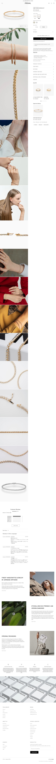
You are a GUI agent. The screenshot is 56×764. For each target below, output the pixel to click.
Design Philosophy (5, 728)
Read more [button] (13, 543)
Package (4, 730)
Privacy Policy (46, 761)
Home (34, 122)
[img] (12, 536)
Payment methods (37, 71)
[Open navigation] (2, 3)
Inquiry (35, 79)
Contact (31, 738)
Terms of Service (41, 761)
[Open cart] (53, 3)
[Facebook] (49, 759)
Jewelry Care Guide (33, 728)
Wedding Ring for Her (33, 712)
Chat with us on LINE (39, 59)
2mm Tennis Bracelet (37, 117)
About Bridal (32, 709)
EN (48, 3)
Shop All (4, 709)
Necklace (4, 715)
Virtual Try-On (32, 726)
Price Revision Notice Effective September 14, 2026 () (42, 45)
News (3, 744)
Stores (31, 723)
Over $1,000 (46, 124)
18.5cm (43, 27)
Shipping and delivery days (40, 74)
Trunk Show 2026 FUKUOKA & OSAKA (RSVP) (28, 0)
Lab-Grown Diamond (6, 725)
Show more (35, 52)
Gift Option (35, 31)
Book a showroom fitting (36, 60)
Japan (46, 56)
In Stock (35, 124)
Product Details (37, 63)
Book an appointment (33, 725)
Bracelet (37, 122)
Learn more (4, 590)
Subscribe (34, 752)
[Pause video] (24, 118)
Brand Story (4, 723)
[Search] (51, 3)
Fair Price (35, 66)
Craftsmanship (5, 726)
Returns (35, 69)
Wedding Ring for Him (33, 714)
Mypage (31, 736)
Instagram (4, 747)
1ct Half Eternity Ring (37, 97)
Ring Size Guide (32, 731)
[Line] (52, 759)
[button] (23, 26)
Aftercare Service (32, 730)
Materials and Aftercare (39, 76)
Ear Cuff (4, 714)
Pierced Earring (5, 712)
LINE (3, 749)
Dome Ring (46, 97)
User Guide (32, 733)
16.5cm (36, 27)
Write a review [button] (16, 525)
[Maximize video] (26, 118)
